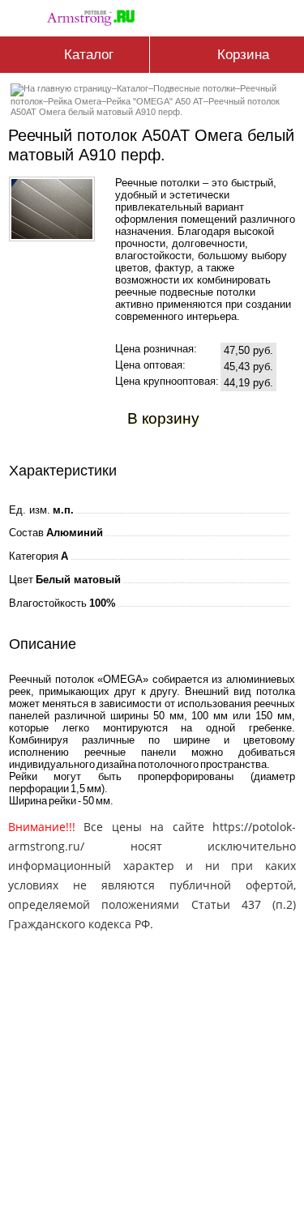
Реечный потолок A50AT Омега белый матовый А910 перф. (145, 106)
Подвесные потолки (194, 88)
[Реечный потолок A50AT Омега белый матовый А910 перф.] (51, 235)
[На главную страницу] (94, 15)
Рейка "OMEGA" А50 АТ (154, 101)
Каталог (132, 88)
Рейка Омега (74, 101)
